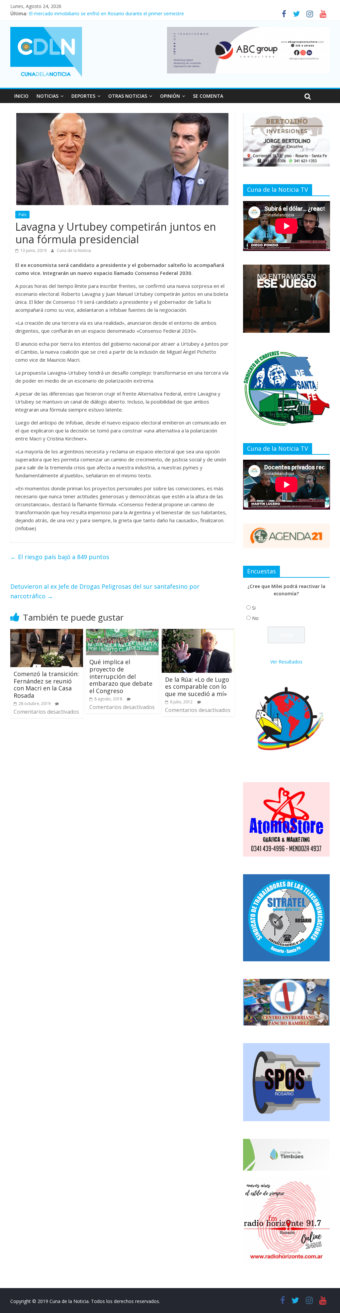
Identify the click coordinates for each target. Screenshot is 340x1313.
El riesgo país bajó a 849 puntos (59, 557)
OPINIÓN (170, 96)
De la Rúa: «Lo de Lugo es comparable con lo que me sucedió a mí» (197, 686)
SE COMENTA (208, 96)
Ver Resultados (286, 661)
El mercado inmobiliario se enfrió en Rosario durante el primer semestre (106, 13)
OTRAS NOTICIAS (127, 96)
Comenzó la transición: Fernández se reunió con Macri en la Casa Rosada (46, 684)
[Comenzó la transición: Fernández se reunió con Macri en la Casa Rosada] (46, 633)
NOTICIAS (47, 96)
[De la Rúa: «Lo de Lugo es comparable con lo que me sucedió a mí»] (198, 633)
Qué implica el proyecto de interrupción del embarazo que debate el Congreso (120, 676)
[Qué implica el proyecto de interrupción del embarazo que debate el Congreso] (122, 633)
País (22, 214)
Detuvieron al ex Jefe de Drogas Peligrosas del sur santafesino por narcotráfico (105, 591)
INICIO (21, 96)
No (255, 618)
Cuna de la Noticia (74, 250)
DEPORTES (83, 96)
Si (254, 608)
